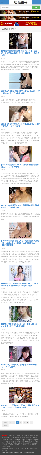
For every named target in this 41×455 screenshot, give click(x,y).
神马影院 (4, 444)
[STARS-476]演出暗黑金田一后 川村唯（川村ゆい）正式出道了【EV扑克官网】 (19, 325)
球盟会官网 (17, 444)
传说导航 (10, 444)
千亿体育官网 (25, 444)
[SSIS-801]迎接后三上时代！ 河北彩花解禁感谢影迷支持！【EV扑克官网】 (20, 165)
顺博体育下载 (20, 442)
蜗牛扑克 (13, 442)
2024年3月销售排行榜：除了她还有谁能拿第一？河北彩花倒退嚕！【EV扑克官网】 (20, 92)
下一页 (5, 425)
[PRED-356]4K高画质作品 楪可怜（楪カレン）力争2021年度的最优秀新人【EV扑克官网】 (19, 284)
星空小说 (26, 440)
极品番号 (20, 2)
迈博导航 (35, 442)
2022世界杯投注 (15, 437)
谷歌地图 (35, 448)
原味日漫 (35, 437)
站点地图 (29, 448)
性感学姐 (23, 437)
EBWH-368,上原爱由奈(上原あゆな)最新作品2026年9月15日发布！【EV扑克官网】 (20, 406)
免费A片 (15, 440)
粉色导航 (9, 440)
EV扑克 (8, 442)
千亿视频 (6, 437)
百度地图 (4, 450)
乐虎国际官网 (6, 446)
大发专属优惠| (26, 435)
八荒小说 (32, 440)
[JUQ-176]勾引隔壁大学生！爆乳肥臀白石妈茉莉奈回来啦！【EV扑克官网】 (20, 206)
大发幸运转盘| (18, 435)
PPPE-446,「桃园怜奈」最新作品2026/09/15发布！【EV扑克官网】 (19, 365)
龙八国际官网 (33, 444)
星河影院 (32, 435)
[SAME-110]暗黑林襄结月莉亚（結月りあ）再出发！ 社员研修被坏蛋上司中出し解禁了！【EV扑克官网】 (20, 53)
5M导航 (4, 440)
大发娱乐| (11, 435)
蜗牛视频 (29, 437)
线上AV (21, 440)
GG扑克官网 (28, 442)
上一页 (5, 422)
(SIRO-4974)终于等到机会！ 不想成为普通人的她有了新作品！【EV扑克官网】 (20, 125)
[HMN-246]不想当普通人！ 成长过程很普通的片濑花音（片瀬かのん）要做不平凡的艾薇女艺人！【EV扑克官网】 (20, 242)
